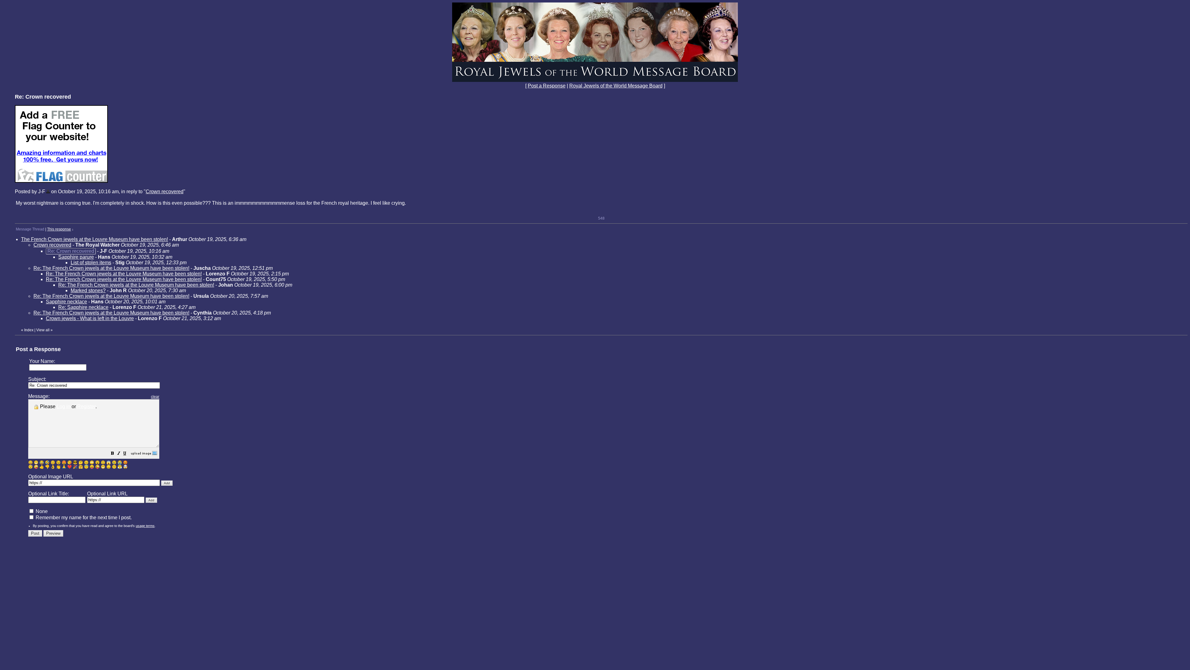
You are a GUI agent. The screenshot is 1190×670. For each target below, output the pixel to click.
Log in (63, 406)
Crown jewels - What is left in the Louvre (90, 318)
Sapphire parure (76, 257)
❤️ (69, 467)
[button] (112, 454)
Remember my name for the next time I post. (83, 517)
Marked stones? (88, 290)
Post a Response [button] (547, 85)
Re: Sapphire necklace (83, 307)
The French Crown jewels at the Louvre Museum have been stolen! (94, 239)
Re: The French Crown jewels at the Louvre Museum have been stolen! (111, 268)
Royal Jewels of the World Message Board (616, 85)
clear (155, 397)
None (41, 511)
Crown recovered (164, 191)
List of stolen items (91, 262)
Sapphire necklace (66, 301)
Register (86, 406)
